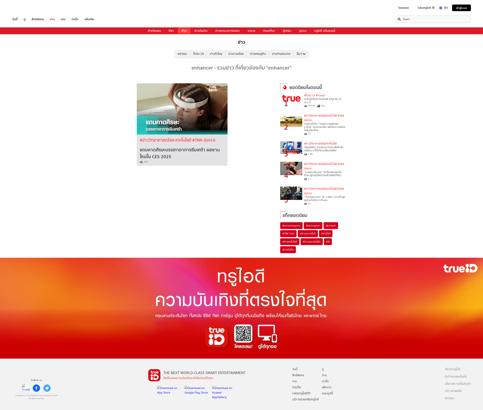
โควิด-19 (198, 54)
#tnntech (331, 225)
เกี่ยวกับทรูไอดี (452, 369)
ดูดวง (302, 30)
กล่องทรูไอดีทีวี (301, 393)
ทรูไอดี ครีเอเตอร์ (324, 30)
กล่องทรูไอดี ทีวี (426, 8)
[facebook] (36, 388)
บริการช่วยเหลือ (453, 391)
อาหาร (251, 30)
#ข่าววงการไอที (308, 233)
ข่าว (184, 30)
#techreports (313, 225)
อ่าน (52, 19)
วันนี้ (15, 19)
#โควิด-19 (309, 95)
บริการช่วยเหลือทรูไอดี (305, 399)
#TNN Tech (288, 233)
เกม (63, 19)
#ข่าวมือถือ (288, 249)
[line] (26, 388)
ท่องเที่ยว (269, 30)
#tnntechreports (291, 225)
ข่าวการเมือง (236, 54)
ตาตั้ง (75, 19)
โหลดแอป (403, 8)
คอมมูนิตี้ (327, 393)
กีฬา (171, 30)
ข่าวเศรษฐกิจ (258, 54)
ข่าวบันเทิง (201, 30)
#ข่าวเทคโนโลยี (289, 242)
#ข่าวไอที (325, 233)
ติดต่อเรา (450, 398)
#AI (328, 242)
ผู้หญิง (287, 30)
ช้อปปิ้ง (296, 387)
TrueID (23, 8)
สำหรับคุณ (154, 30)
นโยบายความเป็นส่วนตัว (458, 384)
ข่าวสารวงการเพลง (227, 30)
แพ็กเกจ (326, 387)
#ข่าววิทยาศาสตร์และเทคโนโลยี (166, 140)
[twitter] (47, 388)
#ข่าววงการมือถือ (312, 242)
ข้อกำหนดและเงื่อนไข (456, 377)
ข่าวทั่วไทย (216, 54)
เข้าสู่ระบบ (461, 8)
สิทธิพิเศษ (38, 19)
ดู (24, 19)
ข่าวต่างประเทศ (281, 54)
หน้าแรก (182, 54)
